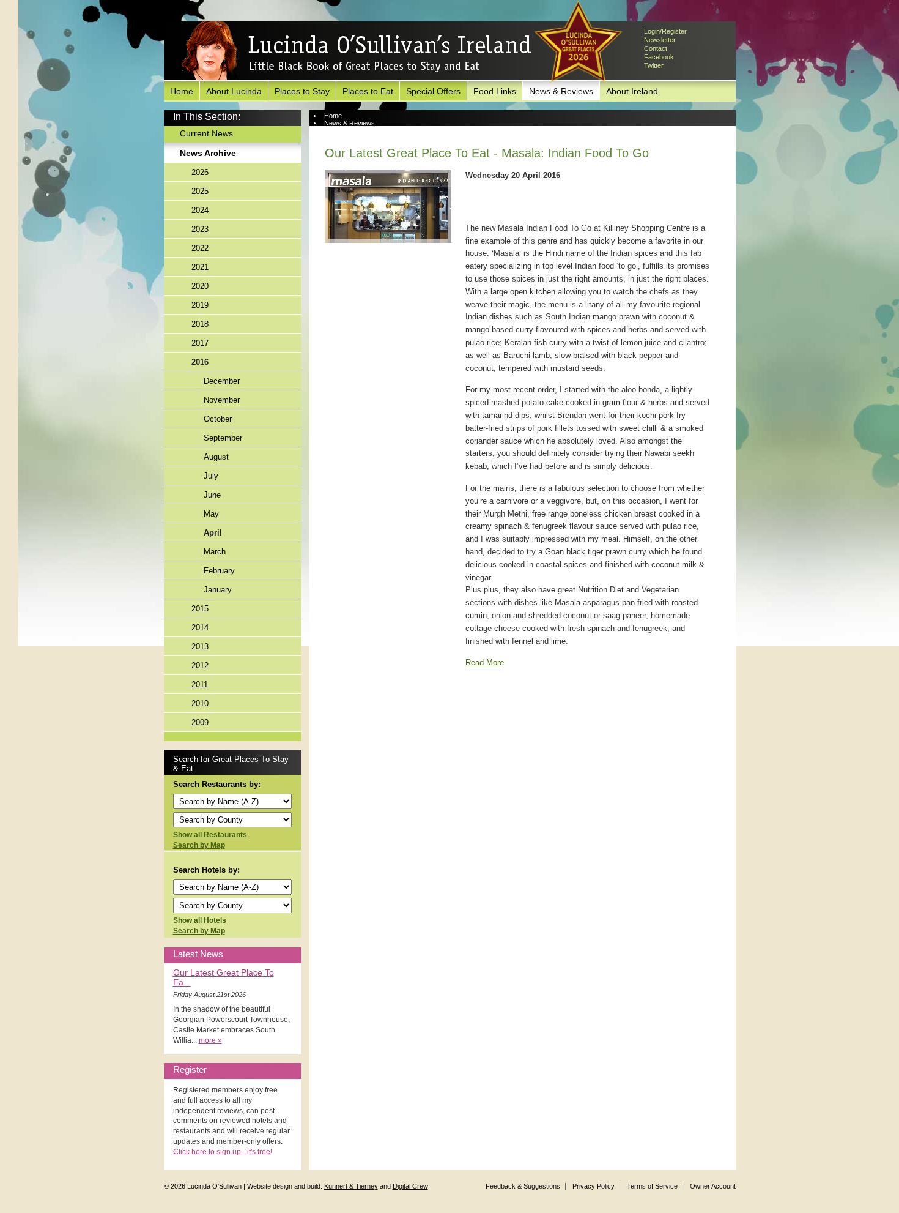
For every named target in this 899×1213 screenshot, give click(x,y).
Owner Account (713, 1186)
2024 (200, 210)
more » (210, 1040)
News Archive (208, 153)
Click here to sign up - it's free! (222, 1152)
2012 (200, 665)
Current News (206, 133)
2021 (200, 267)
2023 (200, 229)
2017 (200, 343)
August (216, 456)
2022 (200, 248)
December (222, 381)
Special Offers (433, 91)
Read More (484, 662)
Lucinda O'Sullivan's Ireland (356, 51)
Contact (655, 48)
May (211, 513)
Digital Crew (410, 1186)
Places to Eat (367, 91)
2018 (200, 324)
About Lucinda (234, 91)
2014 (200, 627)
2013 (200, 646)
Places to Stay (302, 91)
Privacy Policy (593, 1186)
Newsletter (660, 39)
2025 (200, 191)
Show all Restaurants (210, 834)
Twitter (654, 65)
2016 (200, 362)
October (218, 419)
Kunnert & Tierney (351, 1186)
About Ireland (632, 91)
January (218, 589)
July (211, 475)
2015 (200, 608)
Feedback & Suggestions (523, 1186)
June (212, 494)
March (215, 551)
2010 (200, 703)
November (222, 400)
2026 (200, 172)
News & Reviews (561, 91)
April (213, 532)
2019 (200, 305)
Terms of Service (652, 1186)
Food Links (494, 91)
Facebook (659, 57)
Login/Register (665, 31)
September (223, 437)
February (219, 570)
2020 (200, 286)
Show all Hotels (199, 920)
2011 (199, 684)
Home (181, 91)
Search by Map (199, 845)
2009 (200, 722)
